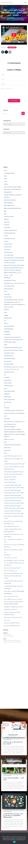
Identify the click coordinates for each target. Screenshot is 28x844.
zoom (5, 453)
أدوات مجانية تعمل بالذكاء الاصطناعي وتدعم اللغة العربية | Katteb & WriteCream (13, 815)
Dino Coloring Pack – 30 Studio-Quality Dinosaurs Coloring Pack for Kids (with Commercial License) (14, 260)
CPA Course (7, 249)
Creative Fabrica (8, 252)
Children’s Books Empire (10, 230)
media (5, 344)
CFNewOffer (7, 227)
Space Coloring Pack (9, 399)
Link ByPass (7, 334)
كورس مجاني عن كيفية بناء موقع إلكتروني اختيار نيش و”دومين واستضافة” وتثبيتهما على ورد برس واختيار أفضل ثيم (14, 563)
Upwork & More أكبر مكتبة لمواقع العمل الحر (14, 421)
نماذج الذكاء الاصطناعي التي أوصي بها (12, 622)
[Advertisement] (14, 150)
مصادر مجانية (7, 620)
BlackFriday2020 (8, 202)
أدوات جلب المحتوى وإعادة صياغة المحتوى (13, 455)
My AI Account (7, 361)
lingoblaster (7, 331)
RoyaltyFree (7, 394)
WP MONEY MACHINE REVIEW (12, 445)
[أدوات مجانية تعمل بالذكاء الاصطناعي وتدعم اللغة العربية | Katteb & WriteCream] (14, 801)
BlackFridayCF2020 (9, 205)
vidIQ (5, 442)
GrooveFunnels (8, 297)
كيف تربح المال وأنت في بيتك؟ (10, 570)
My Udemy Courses (9, 372)
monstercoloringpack (9, 358)
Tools (5, 416)
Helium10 (6, 309)
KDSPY (6, 323)
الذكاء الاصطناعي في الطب (9, 479)
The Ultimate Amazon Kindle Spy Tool (14, 410)
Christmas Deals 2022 (9, 233)
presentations (7, 380)
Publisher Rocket (8, 385)
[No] (26, 839)
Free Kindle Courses (9, 286)
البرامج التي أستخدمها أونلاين (10, 476)
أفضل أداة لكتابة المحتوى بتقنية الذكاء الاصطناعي (14, 463)
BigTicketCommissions (10, 200)
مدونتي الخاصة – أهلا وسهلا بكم (10, 609)
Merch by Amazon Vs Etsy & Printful (13, 350)
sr (4, 405)
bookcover (6, 222)
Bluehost (6, 219)
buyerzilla (6, 224)
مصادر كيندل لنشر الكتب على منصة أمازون (13, 617)
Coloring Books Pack (9, 238)
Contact (6, 241)
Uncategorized (12, 47)
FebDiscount (7, 277)
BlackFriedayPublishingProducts (12, 208)
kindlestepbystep (8, 329)
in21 (5, 320)
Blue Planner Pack (9, 216)
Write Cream (7, 447)
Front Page (7, 294)
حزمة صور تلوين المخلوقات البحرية (11, 526)
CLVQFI (6, 235)
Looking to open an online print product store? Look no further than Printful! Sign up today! (13, 340)
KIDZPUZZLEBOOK (9, 326)
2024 (5, 170)
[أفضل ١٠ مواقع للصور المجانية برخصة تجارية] (14, 765)
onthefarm (6, 377)
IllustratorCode (8, 318)
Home (5, 312)
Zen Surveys (7, 450)
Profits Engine (7, 383)
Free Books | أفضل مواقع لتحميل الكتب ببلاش (14, 283)
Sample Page (7, 396)
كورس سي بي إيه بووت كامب (10, 557)
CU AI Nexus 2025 (8, 255)
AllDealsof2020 (8, 192)
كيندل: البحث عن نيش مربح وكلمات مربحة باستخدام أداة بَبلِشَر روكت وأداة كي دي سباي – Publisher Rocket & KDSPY (14, 601)
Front (5, 291)
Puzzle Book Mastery (9, 391)
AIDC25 (6, 184)
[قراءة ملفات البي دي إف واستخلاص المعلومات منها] (14, 729)
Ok (14, 841)
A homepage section (9, 173)
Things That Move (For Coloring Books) (14, 413)
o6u (5, 374)
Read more (19, 752)
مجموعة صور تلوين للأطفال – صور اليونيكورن (13, 606)
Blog (5, 211)
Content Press (8, 246)
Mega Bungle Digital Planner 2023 (13, 347)
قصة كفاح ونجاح (7, 554)
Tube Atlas (7, 418)
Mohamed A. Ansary (9, 353)
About (5, 176)
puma (5, 388)
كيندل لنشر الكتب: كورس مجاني (10, 596)
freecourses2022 (8, 288)
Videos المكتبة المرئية (9, 439)
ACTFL (5, 181)
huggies (6, 315)
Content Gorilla (8, 244)
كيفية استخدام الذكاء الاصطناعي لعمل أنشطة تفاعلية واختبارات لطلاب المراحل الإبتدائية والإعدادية (13, 576)
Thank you (6, 407)
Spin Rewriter (7, 402)
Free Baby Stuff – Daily (10, 280)
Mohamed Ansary (8, 355)
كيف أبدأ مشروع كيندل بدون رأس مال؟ (12, 567)
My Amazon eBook (9, 364)
